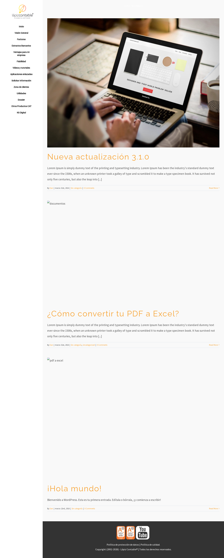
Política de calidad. (150, 544)
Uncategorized (89, 345)
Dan (51, 188)
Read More (213, 188)
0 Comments (89, 188)
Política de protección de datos (123, 544)
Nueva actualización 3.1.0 (98, 156)
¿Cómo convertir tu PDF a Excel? (113, 313)
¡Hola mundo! (74, 488)
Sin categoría (76, 188)
